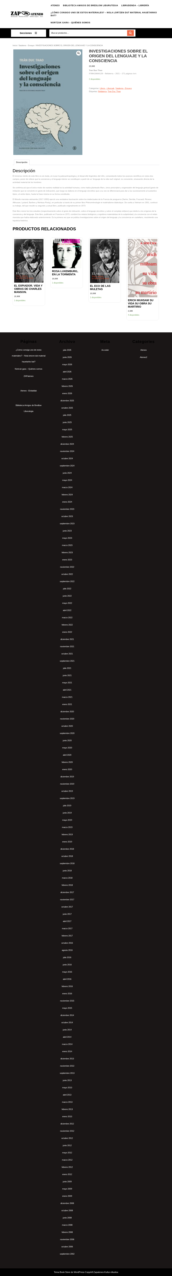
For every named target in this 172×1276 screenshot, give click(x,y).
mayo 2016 (67, 972)
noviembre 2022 (67, 567)
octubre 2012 (67, 1138)
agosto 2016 (67, 950)
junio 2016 (67, 964)
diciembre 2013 (67, 1058)
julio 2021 (67, 668)
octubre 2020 (67, 726)
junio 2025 (67, 422)
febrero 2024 (67, 494)
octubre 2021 (67, 654)
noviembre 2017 (67, 899)
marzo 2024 (67, 487)
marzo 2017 (67, 928)
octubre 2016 (67, 943)
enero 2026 (67, 393)
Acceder (105, 350)
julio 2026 (67, 350)
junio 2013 (67, 1080)
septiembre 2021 (67, 661)
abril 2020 (67, 755)
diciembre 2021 (67, 639)
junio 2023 (67, 531)
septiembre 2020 (67, 733)
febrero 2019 (67, 834)
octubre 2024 (67, 458)
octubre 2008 (67, 1210)
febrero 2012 (67, 1167)
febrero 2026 (67, 386)
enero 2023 (67, 560)
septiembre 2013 (67, 1073)
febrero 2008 (67, 1232)
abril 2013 (67, 1095)
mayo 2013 (67, 1087)
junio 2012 (67, 1145)
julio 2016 (67, 957)
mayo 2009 (67, 1189)
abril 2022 (67, 610)
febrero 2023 (67, 552)
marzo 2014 (67, 1044)
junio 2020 (67, 740)
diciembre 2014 (67, 1015)
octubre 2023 (67, 516)
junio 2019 (67, 813)
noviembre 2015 (67, 1001)
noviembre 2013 (67, 1066)
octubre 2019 (67, 791)
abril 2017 (67, 921)
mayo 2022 (67, 603)
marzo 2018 (67, 878)
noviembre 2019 (67, 784)
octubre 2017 (67, 907)
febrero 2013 (67, 1109)
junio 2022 (67, 596)
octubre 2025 (67, 408)
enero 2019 (67, 842)
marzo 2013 (67, 1102)
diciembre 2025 (67, 400)
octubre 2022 (67, 574)
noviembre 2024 (67, 451)
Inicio (15, 45)
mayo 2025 (67, 429)
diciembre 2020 (67, 711)
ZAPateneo (28, 376)
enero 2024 (67, 502)
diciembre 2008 (67, 1203)
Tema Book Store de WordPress (69, 1272)
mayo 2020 (67, 748)
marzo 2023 (67, 545)
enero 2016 (67, 993)
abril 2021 (67, 690)
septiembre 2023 (67, 523)
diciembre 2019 (67, 776)
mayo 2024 (67, 480)
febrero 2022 (67, 625)
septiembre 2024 (67, 466)
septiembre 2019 (67, 798)
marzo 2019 (67, 827)
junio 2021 (67, 675)
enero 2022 (67, 632)
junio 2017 (67, 914)
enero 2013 (67, 1116)
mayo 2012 (67, 1152)
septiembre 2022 (67, 581)
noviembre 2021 (67, 646)
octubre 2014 (67, 1022)
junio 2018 (67, 870)
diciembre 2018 (67, 849)
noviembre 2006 (67, 1239)
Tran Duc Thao (114, 91)
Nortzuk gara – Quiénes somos (70, 22)
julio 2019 (67, 805)
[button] (78, 53)
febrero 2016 (67, 986)
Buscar (130, 33)
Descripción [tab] (21, 162)
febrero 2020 (67, 762)
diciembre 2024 (67, 444)
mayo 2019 (67, 820)
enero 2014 (67, 1051)
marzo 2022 (67, 617)
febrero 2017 (67, 936)
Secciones (26, 33)
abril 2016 (67, 979)
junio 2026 (67, 357)
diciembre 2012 (67, 1124)
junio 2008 (67, 1218)
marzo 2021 (67, 697)
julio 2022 (67, 588)
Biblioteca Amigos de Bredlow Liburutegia (90, 5)
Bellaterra (102, 91)
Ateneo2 (143, 357)
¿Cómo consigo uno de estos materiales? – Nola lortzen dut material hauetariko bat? (104, 14)
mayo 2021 (67, 682)
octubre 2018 (67, 856)
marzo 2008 (67, 1225)
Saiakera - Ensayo (26, 45)
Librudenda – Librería (135, 5)
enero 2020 (67, 769)
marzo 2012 (67, 1160)
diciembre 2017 (67, 892)
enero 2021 (67, 704)
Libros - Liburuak (107, 88)
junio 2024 (67, 473)
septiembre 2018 (67, 863)
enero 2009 (67, 1196)
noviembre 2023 (67, 509)
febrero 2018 (67, 885)
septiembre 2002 (67, 1254)
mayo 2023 (67, 538)
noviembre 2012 (67, 1131)
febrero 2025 (67, 437)
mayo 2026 (67, 364)
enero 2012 (67, 1174)
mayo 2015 (67, 1008)
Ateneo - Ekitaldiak (28, 391)
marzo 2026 (67, 379)
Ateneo (55, 5)
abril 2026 (67, 372)
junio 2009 (67, 1181)
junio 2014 (67, 1030)
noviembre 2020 (67, 719)
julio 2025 (67, 415)
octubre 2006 (67, 1246)
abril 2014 (67, 1037)
